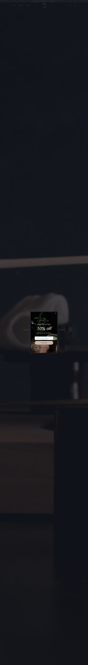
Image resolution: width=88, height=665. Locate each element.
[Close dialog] (56, 313)
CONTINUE (44, 343)
